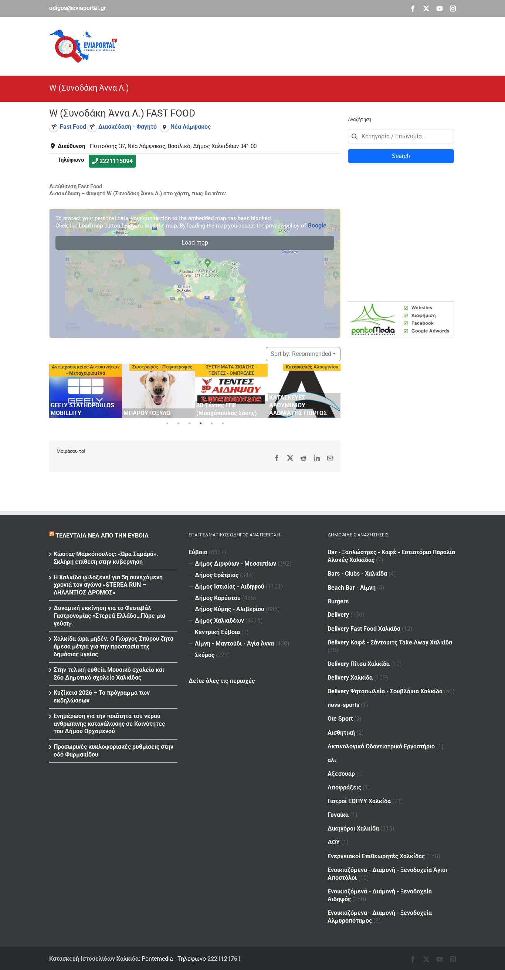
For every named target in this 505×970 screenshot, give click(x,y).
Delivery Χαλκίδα (350, 677)
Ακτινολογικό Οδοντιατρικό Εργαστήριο (381, 746)
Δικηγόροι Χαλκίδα (353, 828)
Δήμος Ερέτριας (216, 575)
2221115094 (116, 161)
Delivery (338, 614)
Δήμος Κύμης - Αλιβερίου (229, 609)
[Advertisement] (321, 44)
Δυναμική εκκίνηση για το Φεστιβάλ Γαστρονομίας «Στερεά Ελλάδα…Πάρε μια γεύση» (109, 615)
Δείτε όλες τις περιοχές (222, 680)
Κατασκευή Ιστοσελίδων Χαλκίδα (94, 958)
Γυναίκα (338, 814)
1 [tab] (167, 423)
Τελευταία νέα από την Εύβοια (102, 535)
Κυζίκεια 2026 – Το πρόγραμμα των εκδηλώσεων (102, 696)
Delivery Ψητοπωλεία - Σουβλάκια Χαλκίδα (385, 691)
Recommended (301, 353)
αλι (332, 760)
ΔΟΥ (334, 842)
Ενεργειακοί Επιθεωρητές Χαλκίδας (376, 856)
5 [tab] (211, 423)
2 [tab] (178, 423)
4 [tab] (200, 423)
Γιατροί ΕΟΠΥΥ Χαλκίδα (359, 801)
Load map (195, 242)
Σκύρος (204, 655)
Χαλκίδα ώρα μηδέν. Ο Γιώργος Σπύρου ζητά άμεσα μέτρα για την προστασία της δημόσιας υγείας (113, 646)
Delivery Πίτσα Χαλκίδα (359, 663)
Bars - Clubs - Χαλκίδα (357, 573)
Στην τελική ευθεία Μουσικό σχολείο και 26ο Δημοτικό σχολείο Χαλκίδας (109, 673)
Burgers (338, 601)
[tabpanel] (85, 391)
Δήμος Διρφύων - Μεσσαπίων (235, 563)
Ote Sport (340, 718)
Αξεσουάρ (341, 773)
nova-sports (343, 704)
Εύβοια (198, 552)
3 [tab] (189, 423)
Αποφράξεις (344, 787)
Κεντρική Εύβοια (217, 632)
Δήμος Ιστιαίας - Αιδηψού (229, 586)
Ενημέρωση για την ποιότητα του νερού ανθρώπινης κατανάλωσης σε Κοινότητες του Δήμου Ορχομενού (109, 724)
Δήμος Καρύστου (218, 598)
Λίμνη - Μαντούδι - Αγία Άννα (234, 643)
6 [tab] (222, 423)
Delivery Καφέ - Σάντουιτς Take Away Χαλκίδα (390, 642)
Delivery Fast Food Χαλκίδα (364, 628)
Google (317, 225)
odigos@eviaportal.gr (77, 7)
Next (333, 389)
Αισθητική (341, 732)
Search (401, 155)
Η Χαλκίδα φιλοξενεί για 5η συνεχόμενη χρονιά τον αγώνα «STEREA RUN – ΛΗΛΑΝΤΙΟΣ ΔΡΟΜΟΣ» (108, 585)
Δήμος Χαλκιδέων (219, 620)
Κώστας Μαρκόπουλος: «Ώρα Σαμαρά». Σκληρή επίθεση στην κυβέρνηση (106, 557)
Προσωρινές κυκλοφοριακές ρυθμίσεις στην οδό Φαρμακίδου (113, 750)
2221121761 (224, 958)
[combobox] (401, 136)
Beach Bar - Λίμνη (352, 587)
